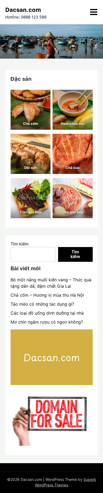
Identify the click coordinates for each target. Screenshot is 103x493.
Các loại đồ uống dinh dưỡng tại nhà (47, 313)
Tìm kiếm (20, 243)
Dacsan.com (23, 9)
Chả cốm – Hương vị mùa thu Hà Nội (47, 295)
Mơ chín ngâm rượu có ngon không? (47, 322)
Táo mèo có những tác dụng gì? (42, 304)
